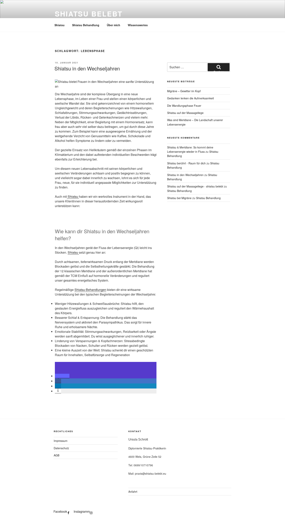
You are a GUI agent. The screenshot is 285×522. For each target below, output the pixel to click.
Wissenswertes (138, 25)
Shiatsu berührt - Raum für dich (186, 163)
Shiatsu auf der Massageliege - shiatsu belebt (195, 186)
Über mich (113, 25)
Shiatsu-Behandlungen (90, 289)
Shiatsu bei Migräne (179, 198)
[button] (62, 376)
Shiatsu (59, 25)
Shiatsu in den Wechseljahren (87, 68)
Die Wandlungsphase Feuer (184, 106)
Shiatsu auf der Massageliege (185, 113)
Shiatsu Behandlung (85, 25)
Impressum (60, 441)
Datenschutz (61, 448)
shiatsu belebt (89, 14)
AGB (56, 455)
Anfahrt (132, 491)
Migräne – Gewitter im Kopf (184, 91)
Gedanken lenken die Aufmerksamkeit (190, 98)
